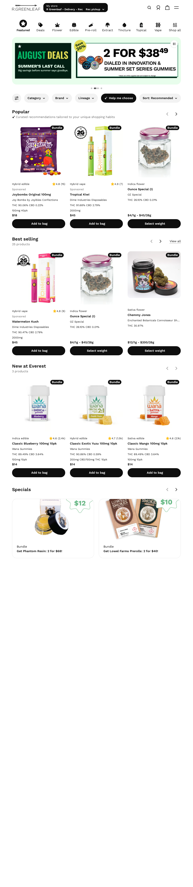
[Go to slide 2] (96, 88)
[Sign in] (158, 7)
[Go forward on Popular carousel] (176, 114)
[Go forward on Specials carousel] (176, 489)
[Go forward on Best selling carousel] (160, 241)
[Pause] (174, 44)
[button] (96, 61)
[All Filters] (16, 98)
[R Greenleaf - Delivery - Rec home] (26, 7)
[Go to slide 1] (91, 88)
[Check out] (167, 7)
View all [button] (175, 241)
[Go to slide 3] (101, 88)
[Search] (149, 7)
